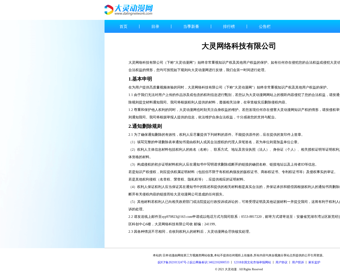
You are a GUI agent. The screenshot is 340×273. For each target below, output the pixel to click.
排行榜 (229, 26)
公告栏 (265, 26)
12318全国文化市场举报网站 (252, 262)
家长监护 (314, 262)
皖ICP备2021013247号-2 (173, 262)
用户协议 (281, 262)
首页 (123, 26)
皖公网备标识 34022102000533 (209, 262)
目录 (155, 26)
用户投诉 (298, 262)
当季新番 (191, 26)
